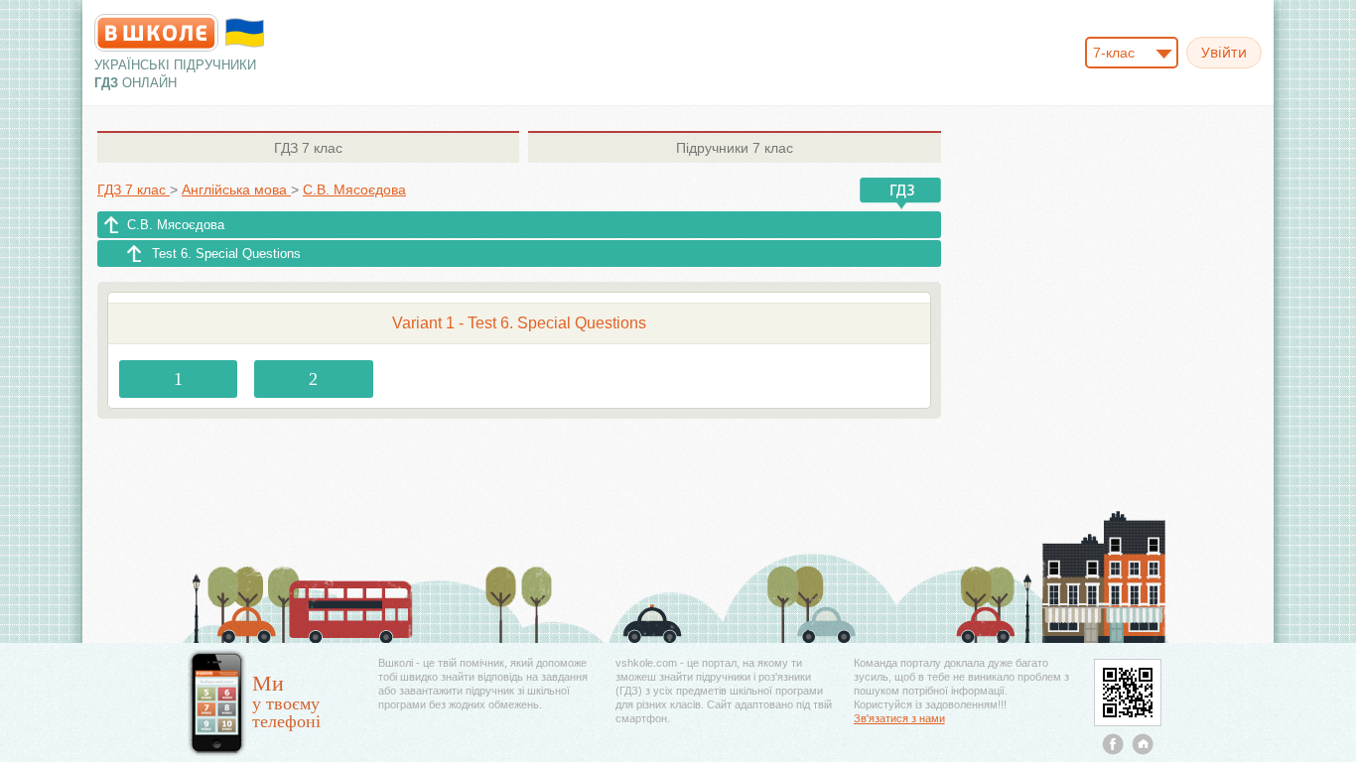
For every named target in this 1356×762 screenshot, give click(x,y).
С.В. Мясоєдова (175, 224)
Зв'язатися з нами (899, 718)
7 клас (308, 148)
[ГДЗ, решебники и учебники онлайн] (156, 33)
